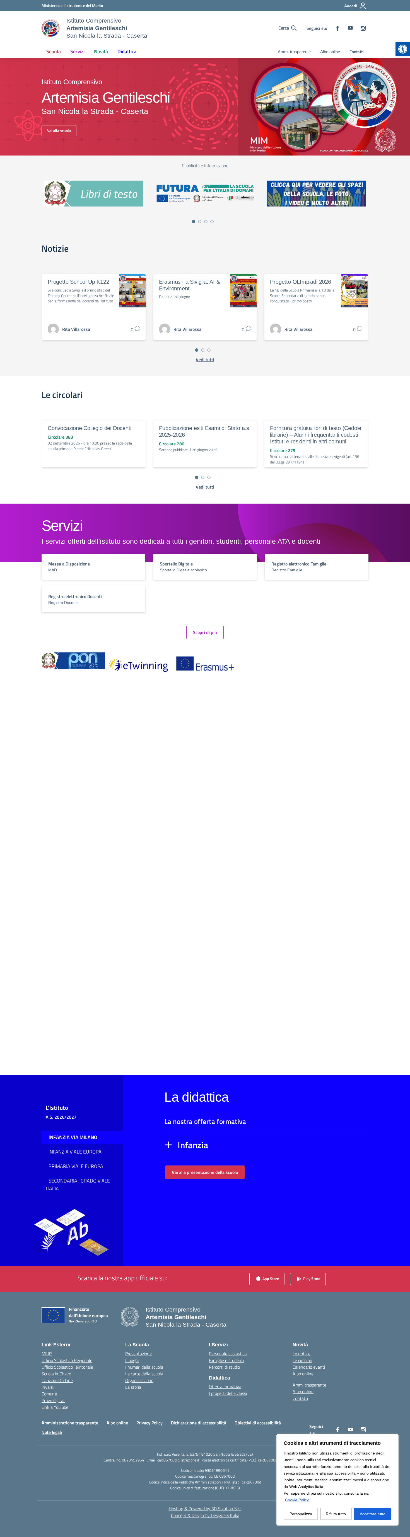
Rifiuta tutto (336, 1514)
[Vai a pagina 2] (199, 221)
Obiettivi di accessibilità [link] (258, 1422)
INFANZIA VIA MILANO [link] (73, 1137)
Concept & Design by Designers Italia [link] (205, 1515)
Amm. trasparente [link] (294, 51)
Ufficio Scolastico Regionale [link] (67, 1360)
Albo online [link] (330, 51)
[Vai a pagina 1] (193, 221)
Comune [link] (49, 1393)
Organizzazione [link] (139, 1380)
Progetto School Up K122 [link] (78, 282)
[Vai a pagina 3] (206, 221)
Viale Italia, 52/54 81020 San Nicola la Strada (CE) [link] (212, 1454)
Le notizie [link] (301, 1353)
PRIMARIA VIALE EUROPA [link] (76, 1166)
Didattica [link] (126, 51)
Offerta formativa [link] (225, 1386)
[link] (402, 49)
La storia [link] (133, 1387)
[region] (337, 1480)
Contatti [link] (356, 51)
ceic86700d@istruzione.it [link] (178, 1460)
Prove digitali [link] (53, 1400)
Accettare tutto (372, 1514)
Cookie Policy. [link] (297, 1500)
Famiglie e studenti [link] (226, 1360)
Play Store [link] (311, 1278)
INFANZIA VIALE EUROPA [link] (75, 1151)
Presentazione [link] (138, 1353)
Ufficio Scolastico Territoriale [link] (67, 1367)
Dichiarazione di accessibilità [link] (198, 1422)
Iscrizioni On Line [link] (57, 1380)
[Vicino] (393, 1438)
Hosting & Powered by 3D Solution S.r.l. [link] (205, 1508)
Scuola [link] (53, 51)
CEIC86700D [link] (224, 1476)
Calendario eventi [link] (309, 1367)
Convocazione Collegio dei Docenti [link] (89, 428)
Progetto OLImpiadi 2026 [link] (300, 282)
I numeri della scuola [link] (144, 1367)
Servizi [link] (77, 51)
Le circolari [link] (302, 1360)
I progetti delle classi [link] (228, 1393)
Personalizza (301, 1514)
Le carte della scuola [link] (144, 1373)
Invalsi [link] (48, 1387)
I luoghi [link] (132, 1360)
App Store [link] (270, 1278)
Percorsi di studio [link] (224, 1367)
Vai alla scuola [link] (59, 130)
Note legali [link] (52, 1432)
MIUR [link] (47, 1353)
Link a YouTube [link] (55, 1407)
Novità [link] (101, 51)
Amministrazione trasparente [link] (70, 1422)
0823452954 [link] (133, 1460)
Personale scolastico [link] (228, 1353)
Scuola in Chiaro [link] (56, 1373)
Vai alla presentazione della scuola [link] (205, 1172)
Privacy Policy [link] (149, 1422)
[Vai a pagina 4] (212, 221)
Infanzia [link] (193, 1145)
